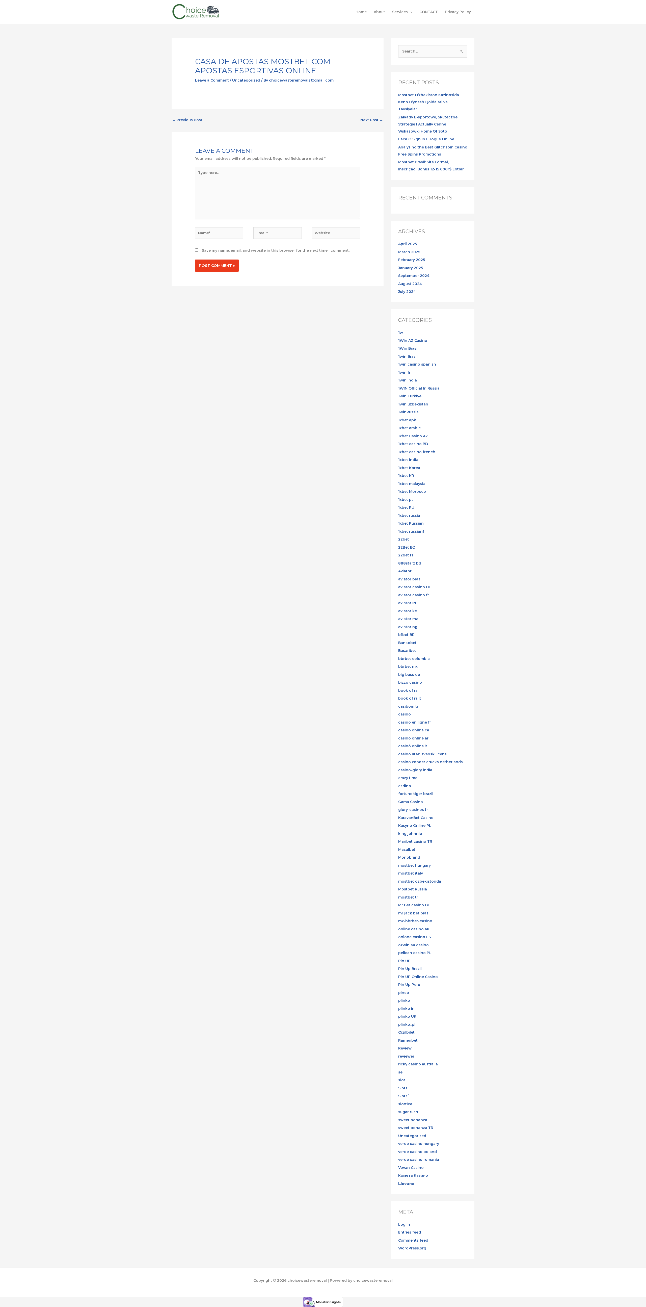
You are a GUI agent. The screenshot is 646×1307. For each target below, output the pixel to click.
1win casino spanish (417, 364)
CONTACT (428, 12)
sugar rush (408, 1112)
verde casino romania (418, 1159)
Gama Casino (410, 802)
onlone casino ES (414, 937)
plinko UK (407, 1016)
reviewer (406, 1056)
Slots (403, 1088)
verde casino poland (417, 1151)
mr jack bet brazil (414, 913)
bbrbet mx (408, 666)
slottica (405, 1104)
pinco (403, 992)
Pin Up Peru (409, 984)
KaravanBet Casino (416, 817)
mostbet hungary (414, 865)
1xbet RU (406, 507)
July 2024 (407, 291)
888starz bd (409, 563)
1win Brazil (408, 356)
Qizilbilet (406, 1032)
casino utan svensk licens (422, 754)
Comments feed (413, 1240)
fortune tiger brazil (415, 793)
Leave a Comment (212, 80)
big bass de (409, 674)
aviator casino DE (414, 587)
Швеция (406, 1183)
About (379, 12)
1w (400, 332)
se (400, 1072)
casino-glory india (415, 770)
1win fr (404, 372)
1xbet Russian (411, 523)
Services (400, 12)
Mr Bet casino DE (414, 905)
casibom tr (408, 706)
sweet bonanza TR (415, 1127)
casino (404, 714)
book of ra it (409, 698)
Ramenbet (408, 1040)
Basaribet (407, 650)
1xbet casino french (416, 452)
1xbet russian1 (411, 531)
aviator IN (407, 603)
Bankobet (407, 642)
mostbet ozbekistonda (419, 881)
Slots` (404, 1096)
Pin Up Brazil (410, 968)
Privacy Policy (458, 12)
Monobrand (409, 857)
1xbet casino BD (413, 444)
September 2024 (413, 275)
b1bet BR (406, 634)
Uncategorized (246, 80)
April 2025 (407, 244)
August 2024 (410, 283)
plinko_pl (406, 1024)
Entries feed (409, 1232)
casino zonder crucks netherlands (430, 762)
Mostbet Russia (412, 889)
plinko (404, 1000)
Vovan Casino (411, 1167)
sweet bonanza (412, 1120)
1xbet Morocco (412, 491)
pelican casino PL (415, 953)
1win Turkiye (409, 396)
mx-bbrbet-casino (415, 921)
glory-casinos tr (413, 809)
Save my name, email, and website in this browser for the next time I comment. (275, 250)
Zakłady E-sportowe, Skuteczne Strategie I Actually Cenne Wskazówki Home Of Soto (427, 124)
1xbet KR (406, 475)
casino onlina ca (413, 730)
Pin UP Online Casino (418, 977)
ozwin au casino (413, 945)
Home (361, 12)
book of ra (408, 690)
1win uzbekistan (413, 404)
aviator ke (407, 611)
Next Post (371, 120)
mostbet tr (408, 897)
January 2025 (410, 268)
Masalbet (406, 849)
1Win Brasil (408, 348)
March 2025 (409, 252)
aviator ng (407, 627)
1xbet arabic (409, 428)
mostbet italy (410, 873)
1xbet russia (409, 515)
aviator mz (408, 619)
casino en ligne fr (414, 722)
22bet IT (406, 555)
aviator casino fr (413, 595)
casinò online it (412, 746)
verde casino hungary (418, 1143)
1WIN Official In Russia (419, 388)
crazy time (407, 778)
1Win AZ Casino (412, 340)
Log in (404, 1224)
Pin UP (404, 961)
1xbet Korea (409, 468)
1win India (407, 380)
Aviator (405, 571)
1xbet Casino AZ (413, 436)
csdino (404, 786)
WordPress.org (412, 1248)
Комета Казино (413, 1175)
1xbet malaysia (411, 483)
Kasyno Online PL (414, 825)
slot (401, 1080)
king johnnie (410, 833)
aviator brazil (410, 579)
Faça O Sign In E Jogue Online (426, 139)
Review (405, 1048)
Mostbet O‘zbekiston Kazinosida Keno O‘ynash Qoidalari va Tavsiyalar (428, 102)
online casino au (413, 929)
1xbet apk (407, 420)
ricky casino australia (418, 1064)
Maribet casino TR (415, 841)
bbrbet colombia (414, 658)
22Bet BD (406, 547)
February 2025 (411, 260)
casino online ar (413, 738)
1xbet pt (405, 499)
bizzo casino (410, 682)
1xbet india (408, 459)
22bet (403, 539)
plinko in (406, 1008)
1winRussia (408, 412)
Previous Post (187, 120)
